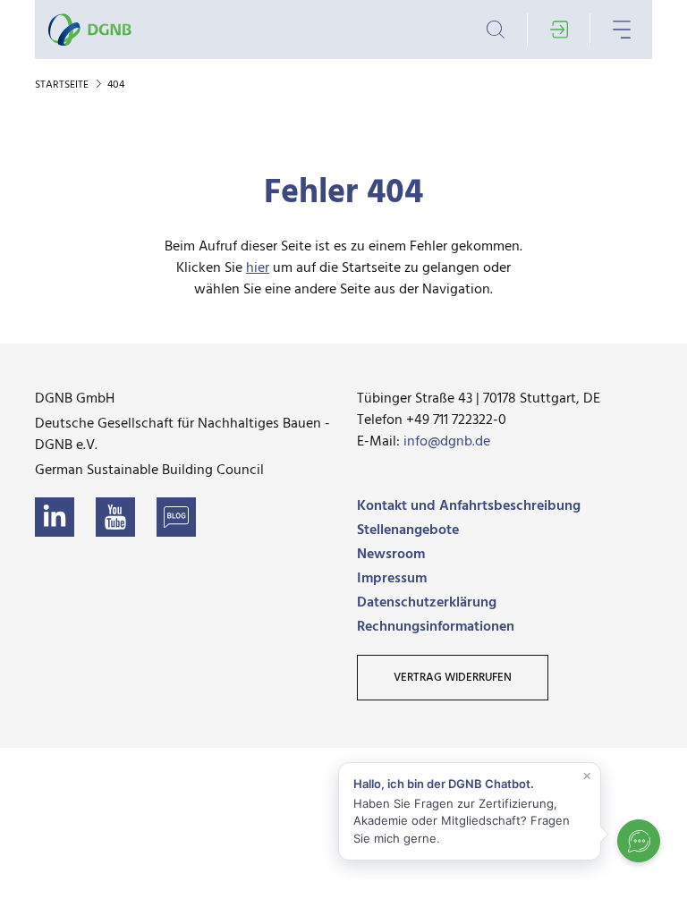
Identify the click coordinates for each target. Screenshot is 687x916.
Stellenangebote (408, 530)
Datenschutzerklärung (426, 603)
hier (257, 268)
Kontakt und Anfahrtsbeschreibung (469, 506)
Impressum (392, 578)
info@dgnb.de (446, 442)
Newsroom (391, 554)
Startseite (63, 85)
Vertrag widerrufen (453, 677)
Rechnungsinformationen (435, 627)
